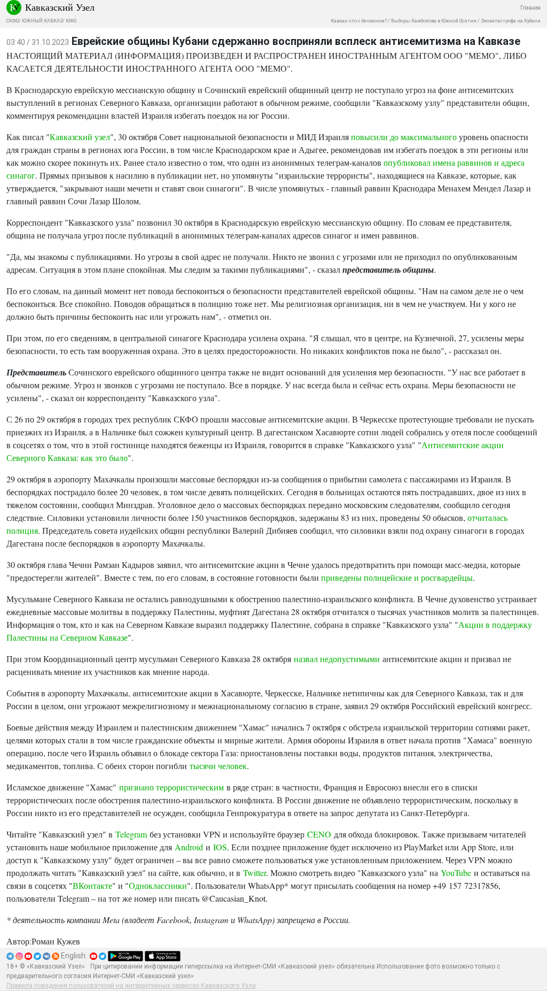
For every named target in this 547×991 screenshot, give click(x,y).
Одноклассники (158, 885)
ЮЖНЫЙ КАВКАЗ (42, 21)
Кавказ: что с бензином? (359, 21)
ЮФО (71, 21)
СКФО (12, 21)
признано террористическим (171, 787)
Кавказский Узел (60, 7)
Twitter (254, 872)
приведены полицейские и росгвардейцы (397, 577)
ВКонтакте (92, 885)
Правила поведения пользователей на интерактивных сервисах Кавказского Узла (131, 985)
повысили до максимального (404, 136)
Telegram (131, 834)
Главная (530, 8)
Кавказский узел (80, 136)
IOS (220, 846)
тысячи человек (218, 765)
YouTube (456, 872)
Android (189, 846)
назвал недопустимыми (337, 658)
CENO (319, 834)
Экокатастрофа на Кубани (511, 21)
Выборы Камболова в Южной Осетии (433, 21)
